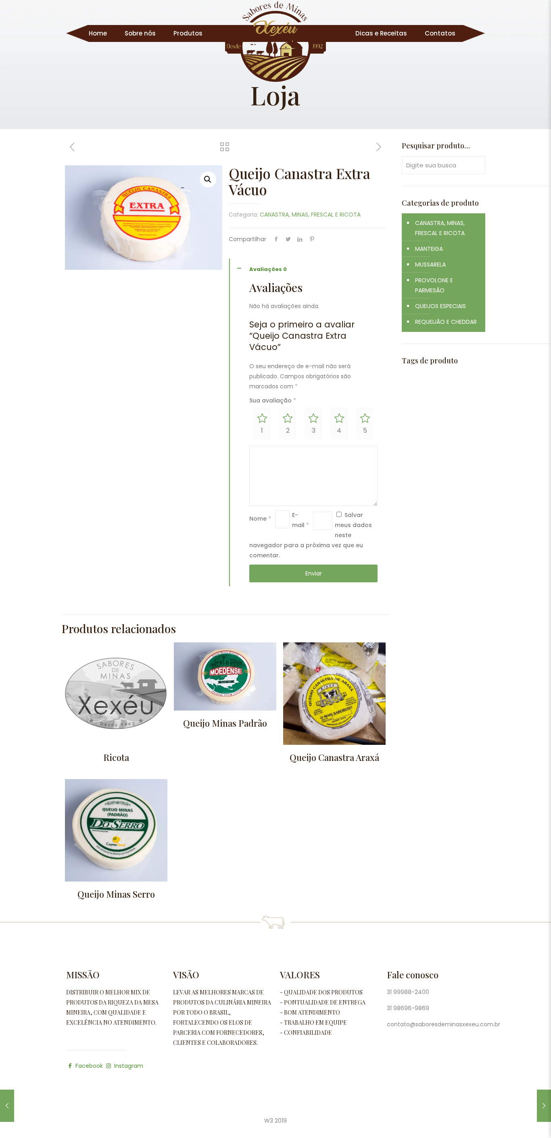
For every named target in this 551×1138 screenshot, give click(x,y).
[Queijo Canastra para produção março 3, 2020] (7, 1106)
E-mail (300, 520)
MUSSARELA (430, 265)
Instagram (128, 1066)
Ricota (116, 757)
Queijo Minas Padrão (225, 723)
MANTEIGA (429, 249)
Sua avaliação (272, 400)
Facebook (89, 1066)
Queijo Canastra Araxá (334, 757)
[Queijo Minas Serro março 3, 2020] (544, 1106)
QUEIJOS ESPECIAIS (440, 306)
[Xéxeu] (275, 41)
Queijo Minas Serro (116, 894)
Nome (260, 519)
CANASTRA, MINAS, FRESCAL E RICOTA (310, 215)
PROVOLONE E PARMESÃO (434, 285)
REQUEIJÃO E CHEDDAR (446, 322)
